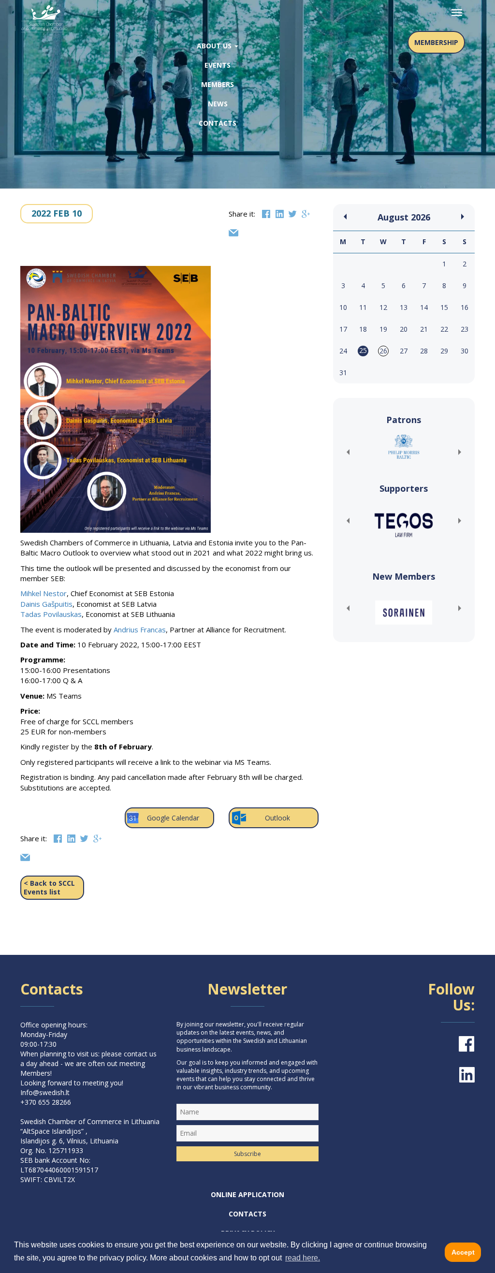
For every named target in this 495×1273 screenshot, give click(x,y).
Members (217, 84)
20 (404, 329)
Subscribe (247, 1154)
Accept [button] (463, 1252)
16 (464, 307)
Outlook (277, 817)
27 (404, 350)
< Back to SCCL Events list (49, 887)
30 (464, 350)
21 (424, 329)
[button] (347, 452)
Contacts (217, 123)
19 (383, 329)
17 (343, 329)
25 (363, 350)
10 (343, 307)
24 (343, 350)
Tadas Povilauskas (51, 614)
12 (383, 307)
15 (444, 307)
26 (383, 350)
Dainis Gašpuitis (46, 604)
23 (464, 329)
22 (444, 329)
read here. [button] (302, 1258)
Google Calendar (173, 817)
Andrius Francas (140, 629)
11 (363, 307)
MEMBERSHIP (436, 42)
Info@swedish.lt (45, 1092)
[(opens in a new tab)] (403, 447)
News (218, 103)
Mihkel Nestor (43, 593)
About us (215, 45)
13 (404, 307)
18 (363, 329)
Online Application (247, 1194)
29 (444, 350)
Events (217, 65)
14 (424, 307)
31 (343, 372)
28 (424, 350)
